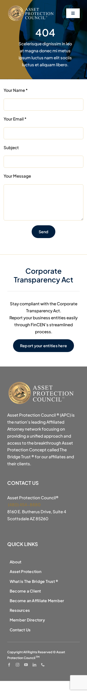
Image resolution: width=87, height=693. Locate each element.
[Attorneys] (31, 6)
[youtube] (26, 664)
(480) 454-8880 (24, 504)
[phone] (43, 664)
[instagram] (17, 664)
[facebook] (9, 664)
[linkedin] (34, 664)
